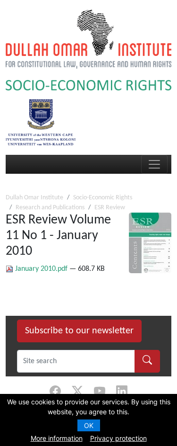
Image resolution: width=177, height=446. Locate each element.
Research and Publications (50, 207)
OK (88, 425)
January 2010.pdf (41, 269)
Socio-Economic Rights (102, 197)
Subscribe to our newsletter (79, 331)
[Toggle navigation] (154, 164)
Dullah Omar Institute (34, 197)
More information (57, 438)
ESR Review (109, 207)
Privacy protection (118, 438)
